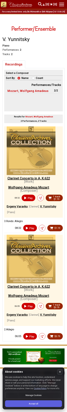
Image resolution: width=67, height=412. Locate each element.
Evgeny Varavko (17, 206)
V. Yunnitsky (48, 206)
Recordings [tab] (13, 64)
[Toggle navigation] (61, 4)
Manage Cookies (33, 395)
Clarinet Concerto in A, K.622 (28, 178)
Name (25, 78)
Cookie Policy (40, 388)
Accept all (33, 403)
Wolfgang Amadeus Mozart (28, 187)
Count (39, 78)
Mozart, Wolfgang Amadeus (28, 91)
